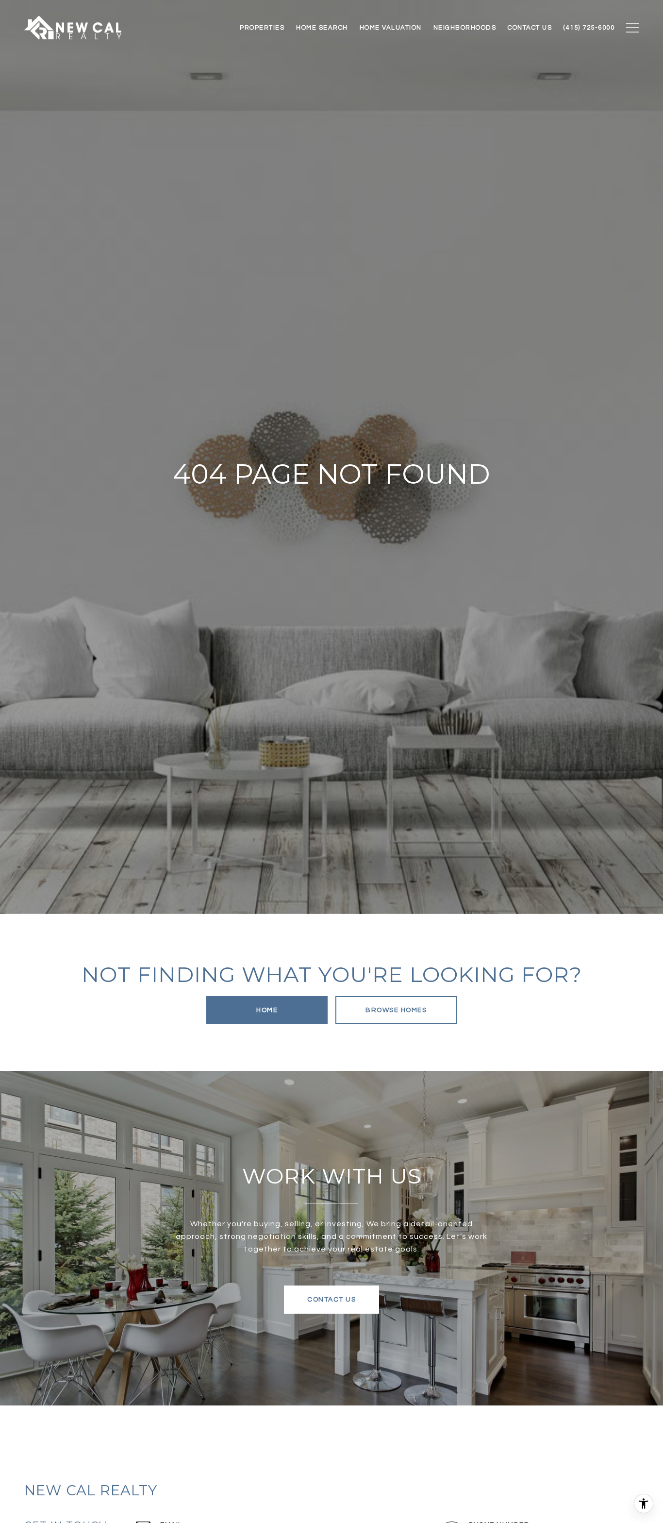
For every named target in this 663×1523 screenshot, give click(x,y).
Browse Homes (396, 1010)
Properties (262, 27)
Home (267, 1010)
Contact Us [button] (331, 1299)
